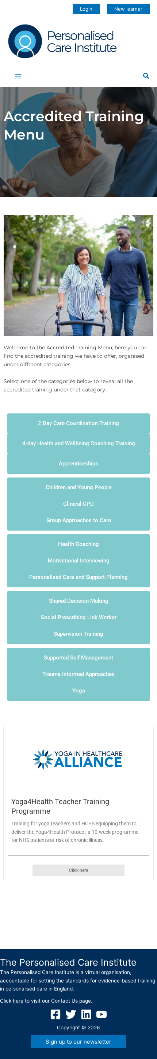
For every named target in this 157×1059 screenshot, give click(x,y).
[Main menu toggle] (18, 76)
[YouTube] (101, 1014)
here (18, 1001)
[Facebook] (55, 1014)
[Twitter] (70, 1014)
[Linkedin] (86, 1014)
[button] (86, 9)
